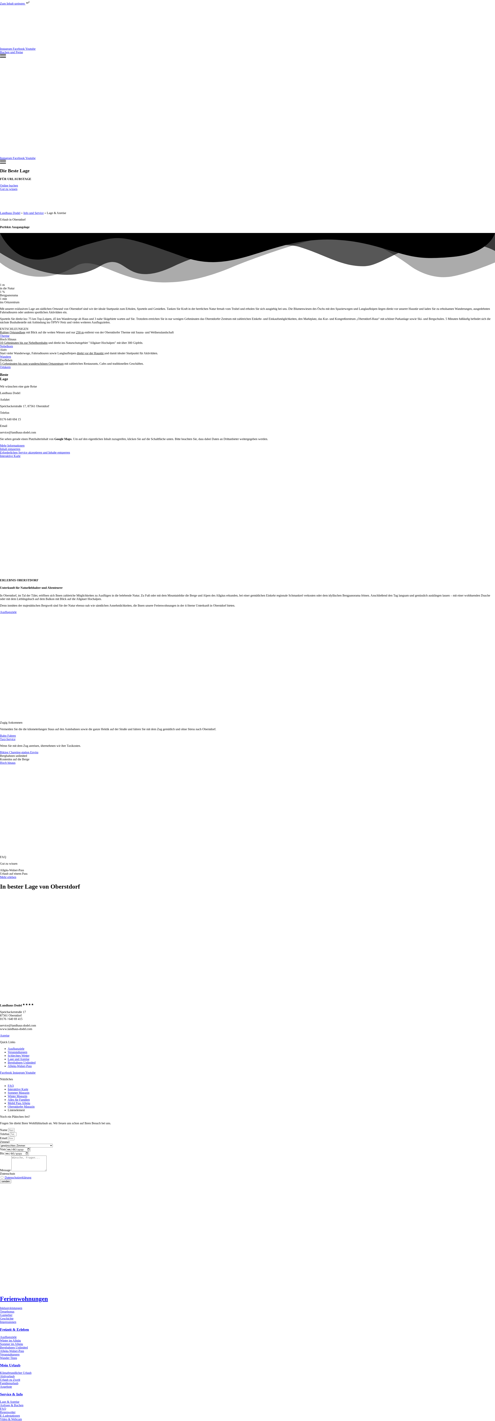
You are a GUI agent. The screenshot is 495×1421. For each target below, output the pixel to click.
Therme (4, 335)
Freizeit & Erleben (14, 1330)
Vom (3, 1149)
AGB (81, 1188)
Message (5, 1170)
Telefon (5, 1134)
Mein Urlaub (10, 1365)
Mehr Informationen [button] (12, 445)
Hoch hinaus (7, 762)
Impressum (53, 1188)
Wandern (5, 356)
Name (4, 1130)
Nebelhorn (6, 346)
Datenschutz (7, 1173)
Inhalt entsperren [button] (10, 449)
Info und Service (33, 213)
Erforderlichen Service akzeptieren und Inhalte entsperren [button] (35, 452)
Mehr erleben (8, 877)
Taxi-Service (7, 739)
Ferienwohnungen (24, 1298)
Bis (2, 1153)
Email (4, 1138)
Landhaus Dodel (10, 213)
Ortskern (5, 367)
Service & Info (11, 1394)
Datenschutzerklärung (18, 1177)
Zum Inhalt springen (13, 3)
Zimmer (5, 1142)
